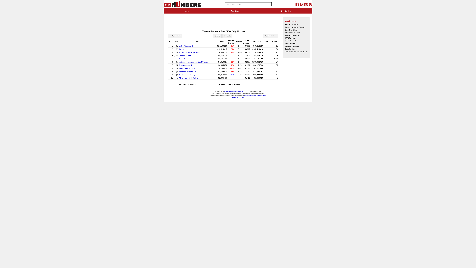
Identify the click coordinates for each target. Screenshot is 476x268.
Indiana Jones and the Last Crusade (194, 62)
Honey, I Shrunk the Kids (189, 52)
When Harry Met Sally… (188, 78)
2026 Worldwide (291, 41)
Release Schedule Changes (295, 27)
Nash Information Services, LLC (235, 91)
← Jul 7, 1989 (175, 36)
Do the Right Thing (187, 75)
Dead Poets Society (187, 68)
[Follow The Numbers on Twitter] (301, 4)
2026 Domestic (290, 38)
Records (227, 36)
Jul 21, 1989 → (271, 36)
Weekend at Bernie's (187, 72)
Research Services (292, 46)
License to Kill (185, 56)
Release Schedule (291, 24)
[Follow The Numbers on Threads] (310, 4)
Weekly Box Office (292, 35)
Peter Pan (183, 59)
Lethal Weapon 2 (186, 46)
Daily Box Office (291, 30)
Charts (217, 36)
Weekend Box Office (292, 33)
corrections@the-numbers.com (255, 95)
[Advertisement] (212, 21)
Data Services (290, 49)
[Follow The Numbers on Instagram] (306, 4)
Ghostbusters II (185, 65)
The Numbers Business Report (296, 52)
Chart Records (290, 44)
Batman (182, 49)
